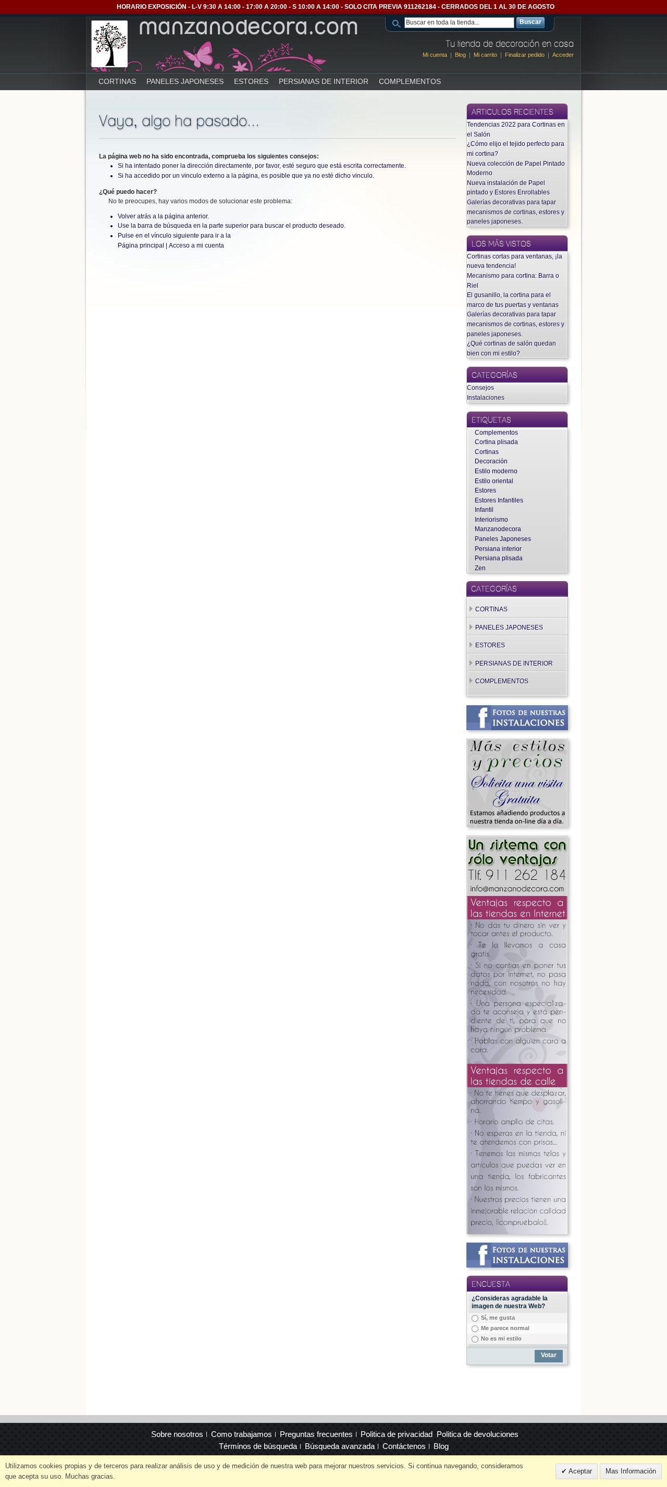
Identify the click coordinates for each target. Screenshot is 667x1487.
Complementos (496, 432)
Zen (480, 568)
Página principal (141, 245)
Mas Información (631, 1471)
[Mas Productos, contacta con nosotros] (517, 743)
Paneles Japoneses (503, 539)
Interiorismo (491, 519)
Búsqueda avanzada (340, 1446)
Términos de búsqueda (258, 1446)
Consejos (480, 387)
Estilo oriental (494, 481)
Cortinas (487, 452)
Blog (460, 55)
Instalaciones (485, 397)
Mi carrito (485, 55)
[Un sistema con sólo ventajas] (517, 840)
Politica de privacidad (397, 1434)
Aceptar (579, 1471)
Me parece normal (505, 1328)
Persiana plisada (499, 558)
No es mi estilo (501, 1338)
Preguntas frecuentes (316, 1434)
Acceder (563, 55)
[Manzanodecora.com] (225, 44)
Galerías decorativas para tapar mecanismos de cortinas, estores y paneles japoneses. (515, 212)
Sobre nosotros (177, 1434)
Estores (485, 490)
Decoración (491, 461)
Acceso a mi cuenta (196, 245)
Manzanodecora (498, 529)
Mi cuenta (435, 55)
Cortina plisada (496, 442)
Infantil (484, 509)
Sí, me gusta (498, 1317)
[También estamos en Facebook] (517, 710)
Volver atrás (134, 216)
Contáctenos (404, 1446)
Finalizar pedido (525, 55)
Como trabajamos (241, 1434)
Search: (398, 22)
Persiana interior (498, 548)
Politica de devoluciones (477, 1434)
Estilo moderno (496, 471)
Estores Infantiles (499, 500)
